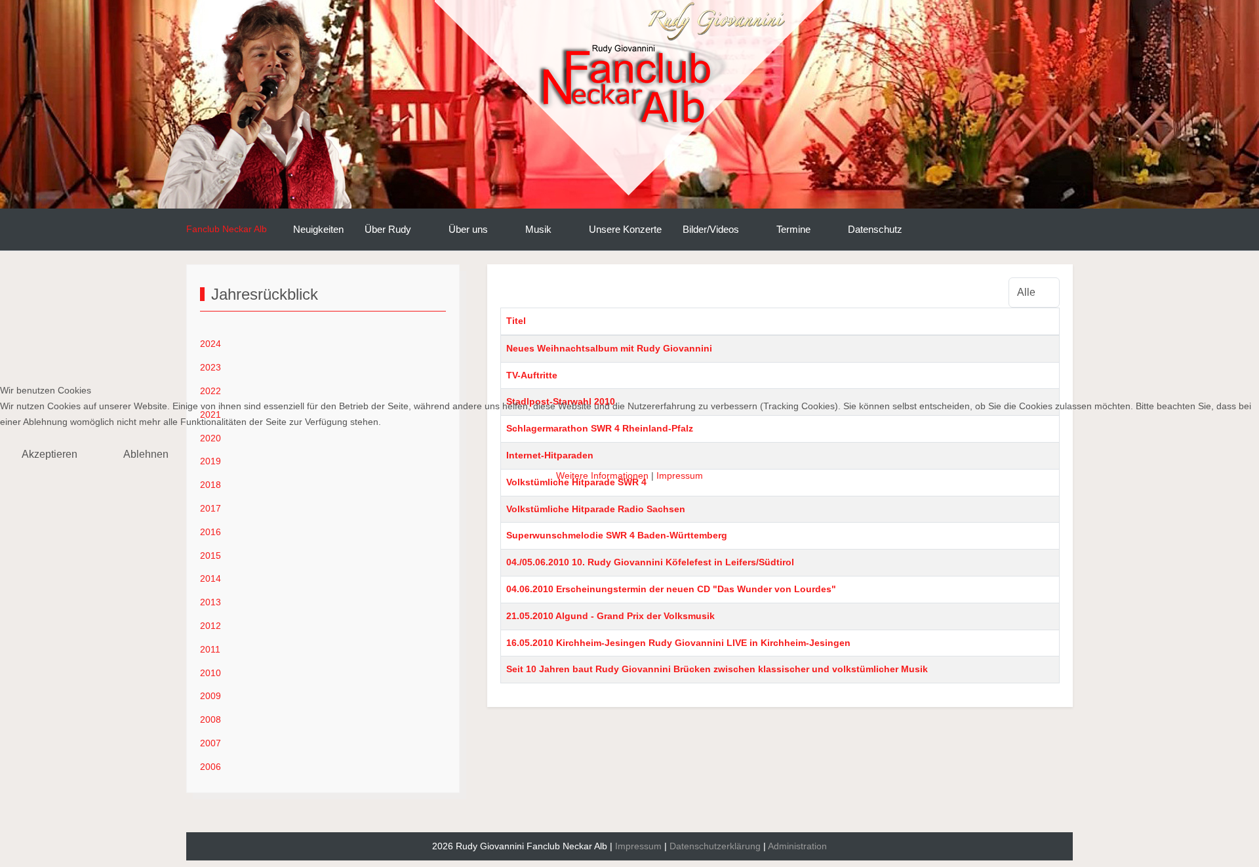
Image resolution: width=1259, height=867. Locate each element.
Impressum (679, 475)
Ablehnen (146, 454)
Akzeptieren (49, 454)
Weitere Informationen (602, 475)
